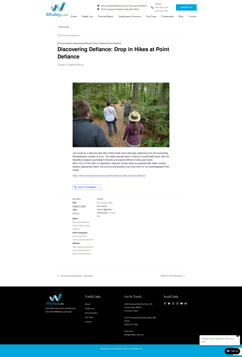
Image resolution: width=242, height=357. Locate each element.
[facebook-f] (165, 303)
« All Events (63, 26)
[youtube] (182, 303)
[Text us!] (232, 352)
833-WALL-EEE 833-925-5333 (161, 7)
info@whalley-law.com (134, 334)
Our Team (151, 16)
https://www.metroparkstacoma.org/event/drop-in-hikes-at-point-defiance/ (109, 175)
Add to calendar (87, 187)
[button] (185, 7)
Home (74, 16)
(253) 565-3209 (131, 311)
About (87, 304)
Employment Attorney (129, 16)
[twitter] (170, 303)
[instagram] (174, 303)
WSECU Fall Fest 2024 (171, 275)
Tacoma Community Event (83, 239)
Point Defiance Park (105, 202)
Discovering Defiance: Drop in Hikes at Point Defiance (81, 225)
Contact (192, 16)
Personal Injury (105, 16)
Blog (181, 16)
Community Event (80, 236)
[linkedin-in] (186, 303)
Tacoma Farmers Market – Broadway (76, 275)
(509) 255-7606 (131, 324)
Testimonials (167, 16)
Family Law (87, 16)
